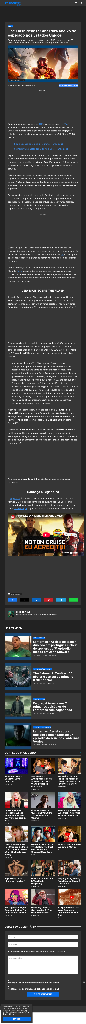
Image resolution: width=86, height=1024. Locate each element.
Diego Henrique (23, 612)
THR (41, 124)
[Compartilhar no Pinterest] (48, 600)
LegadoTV (15, 498)
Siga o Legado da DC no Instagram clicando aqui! (38, 144)
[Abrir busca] (81, 3)
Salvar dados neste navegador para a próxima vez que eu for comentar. (38, 951)
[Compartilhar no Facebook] (12, 600)
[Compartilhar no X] (24, 600)
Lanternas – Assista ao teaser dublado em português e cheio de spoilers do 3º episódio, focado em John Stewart (55, 647)
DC (62, 254)
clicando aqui (20, 508)
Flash (19, 271)
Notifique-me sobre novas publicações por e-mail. (33, 989)
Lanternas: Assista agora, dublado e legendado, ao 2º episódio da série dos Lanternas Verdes (56, 736)
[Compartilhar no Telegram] (61, 600)
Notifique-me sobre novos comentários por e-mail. (34, 982)
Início (10, 26)
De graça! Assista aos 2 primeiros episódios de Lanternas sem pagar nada (52, 706)
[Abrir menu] (76, 3)
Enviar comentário (43, 994)
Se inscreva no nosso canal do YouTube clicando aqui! (41, 149)
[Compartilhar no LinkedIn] (36, 600)
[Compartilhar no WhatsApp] (73, 600)
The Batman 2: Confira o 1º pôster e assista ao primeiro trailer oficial (53, 677)
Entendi (16, 1019)
